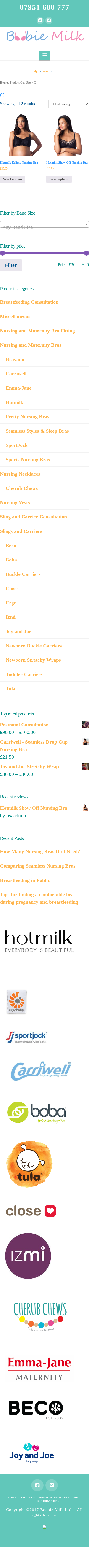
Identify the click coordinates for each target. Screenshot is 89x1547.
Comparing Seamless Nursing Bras (38, 866)
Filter (11, 265)
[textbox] (44, 227)
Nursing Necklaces (20, 474)
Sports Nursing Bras (28, 459)
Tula (10, 688)
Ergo (11, 603)
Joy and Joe (18, 631)
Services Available (54, 1497)
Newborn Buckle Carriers (34, 646)
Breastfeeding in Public (25, 880)
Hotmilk (14, 402)
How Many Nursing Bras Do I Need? (40, 851)
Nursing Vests (15, 502)
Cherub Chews (22, 488)
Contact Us (52, 1501)
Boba (11, 560)
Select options (12, 179)
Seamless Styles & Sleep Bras (37, 431)
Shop (77, 1497)
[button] (44, 55)
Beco (11, 545)
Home (4, 82)
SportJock (17, 445)
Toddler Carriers (24, 674)
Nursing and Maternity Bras (30, 345)
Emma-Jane (18, 388)
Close (12, 588)
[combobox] (44, 224)
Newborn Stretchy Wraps (33, 660)
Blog (35, 1501)
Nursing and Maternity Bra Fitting (37, 331)
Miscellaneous (15, 316)
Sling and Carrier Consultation (33, 517)
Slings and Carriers (21, 531)
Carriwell (16, 373)
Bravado (15, 359)
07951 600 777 (44, 7)
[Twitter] (48, 20)
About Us (27, 1497)
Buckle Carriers (23, 574)
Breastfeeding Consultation (29, 302)
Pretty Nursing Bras (27, 416)
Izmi (11, 617)
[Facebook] (40, 20)
